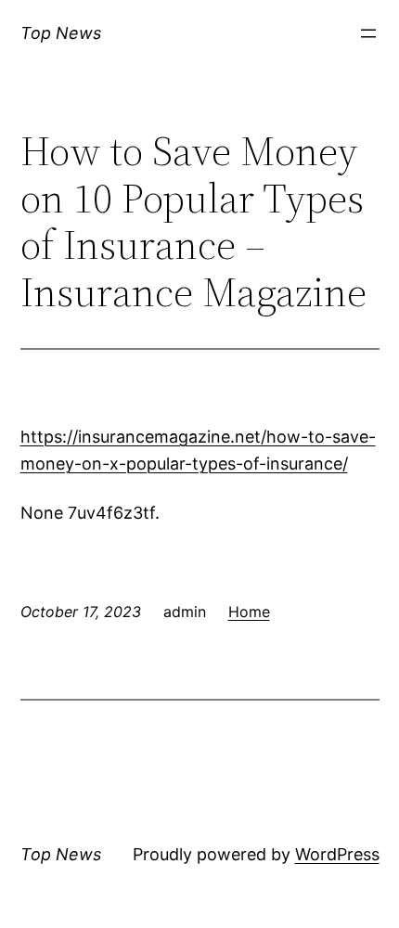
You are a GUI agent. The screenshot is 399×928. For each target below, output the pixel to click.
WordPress (337, 854)
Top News (60, 33)
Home (249, 611)
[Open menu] (368, 33)
